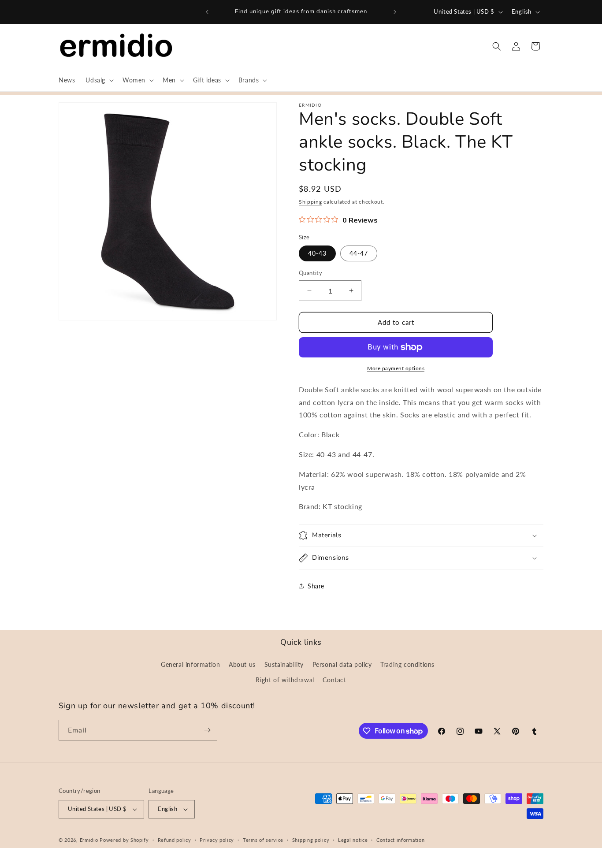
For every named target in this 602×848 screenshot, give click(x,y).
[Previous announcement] (207, 12)
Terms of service (263, 840)
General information (190, 664)
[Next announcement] (395, 12)
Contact (334, 680)
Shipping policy (311, 840)
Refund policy (174, 840)
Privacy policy (217, 840)
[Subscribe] (207, 730)
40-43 (317, 253)
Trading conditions (407, 664)
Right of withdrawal (285, 680)
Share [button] (316, 586)
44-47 (358, 253)
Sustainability (284, 664)
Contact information (400, 840)
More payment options (395, 368)
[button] (98, 80)
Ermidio (89, 840)
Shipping (310, 201)
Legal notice (353, 840)
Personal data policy (342, 664)
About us (242, 664)
